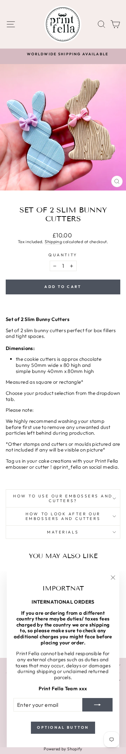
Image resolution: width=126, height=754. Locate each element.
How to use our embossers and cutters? (63, 498)
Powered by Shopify (63, 748)
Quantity (62, 255)
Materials (63, 531)
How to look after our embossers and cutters (63, 516)
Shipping (53, 241)
